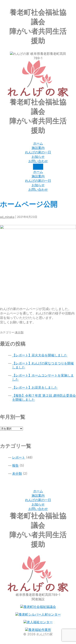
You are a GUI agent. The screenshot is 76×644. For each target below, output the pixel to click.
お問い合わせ (38, 509)
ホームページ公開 (29, 204)
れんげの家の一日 (38, 500)
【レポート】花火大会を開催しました (39, 355)
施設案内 (38, 495)
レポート (18, 457)
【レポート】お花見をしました (35, 387)
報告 (15, 465)
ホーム (38, 491)
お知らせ (38, 504)
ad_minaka (7, 216)
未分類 (19, 332)
